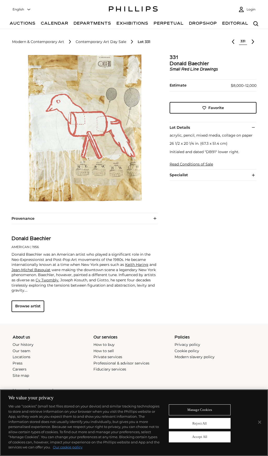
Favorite (216, 107)
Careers (19, 369)
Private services (107, 357)
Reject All (199, 423)
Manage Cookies (199, 410)
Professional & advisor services (121, 363)
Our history (23, 344)
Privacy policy (187, 344)
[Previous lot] (233, 41)
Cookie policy (187, 350)
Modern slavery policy (195, 357)
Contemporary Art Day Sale (101, 42)
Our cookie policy (67, 447)
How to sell (103, 350)
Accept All (199, 437)
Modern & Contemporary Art (38, 42)
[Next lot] (252, 41)
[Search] (256, 24)
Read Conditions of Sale (191, 164)
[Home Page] (133, 9)
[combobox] (22, 9)
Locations (21, 357)
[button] (83, 128)
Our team (21, 350)
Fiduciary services (109, 369)
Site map (21, 375)
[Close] (259, 422)
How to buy (104, 344)
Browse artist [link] (28, 306)
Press (18, 363)
